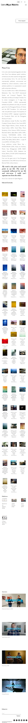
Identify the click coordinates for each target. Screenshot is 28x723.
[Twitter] (19, 720)
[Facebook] (16, 720)
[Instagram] (14, 720)
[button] (22, 20)
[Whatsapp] (26, 720)
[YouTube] (21, 720)
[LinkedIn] (24, 720)
